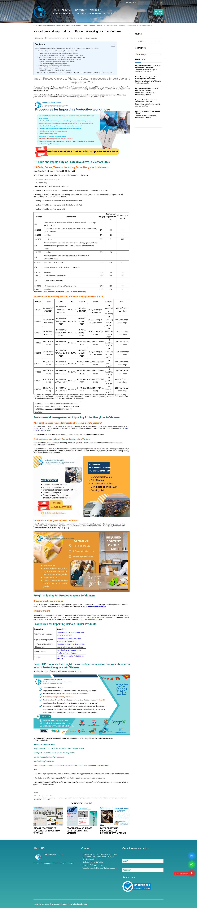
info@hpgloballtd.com (93, 619)
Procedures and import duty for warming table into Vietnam (146, 78)
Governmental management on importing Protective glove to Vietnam (61, 57)
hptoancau (39, 38)
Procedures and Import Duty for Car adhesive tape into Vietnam (148, 66)
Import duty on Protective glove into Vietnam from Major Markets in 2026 (61, 55)
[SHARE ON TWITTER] (35, 795)
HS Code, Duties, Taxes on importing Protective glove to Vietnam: (58, 53)
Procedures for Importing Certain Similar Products (54, 70)
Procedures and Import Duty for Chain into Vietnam (79, 830)
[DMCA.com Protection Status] (54, 880)
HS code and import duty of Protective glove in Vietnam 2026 (57, 51)
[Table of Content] (113, 45)
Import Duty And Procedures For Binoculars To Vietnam (113, 830)
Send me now (129, 877)
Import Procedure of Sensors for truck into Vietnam (47, 830)
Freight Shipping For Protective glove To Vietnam (53, 66)
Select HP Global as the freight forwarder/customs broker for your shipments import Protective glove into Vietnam (75, 72)
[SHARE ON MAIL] (51, 795)
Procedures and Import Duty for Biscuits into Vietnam (146, 89)
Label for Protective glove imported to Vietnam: (53, 63)
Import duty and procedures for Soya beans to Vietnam (146, 101)
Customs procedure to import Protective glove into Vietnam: (57, 61)
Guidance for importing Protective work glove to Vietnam (61, 798)
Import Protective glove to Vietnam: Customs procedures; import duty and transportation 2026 (67, 48)
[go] (161, 2)
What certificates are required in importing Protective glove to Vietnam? (60, 59)
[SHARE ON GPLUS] (43, 795)
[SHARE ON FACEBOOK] (39, 795)
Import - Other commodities (87, 38)
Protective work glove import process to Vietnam (96, 798)
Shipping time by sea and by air (48, 68)
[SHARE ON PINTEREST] (47, 795)
